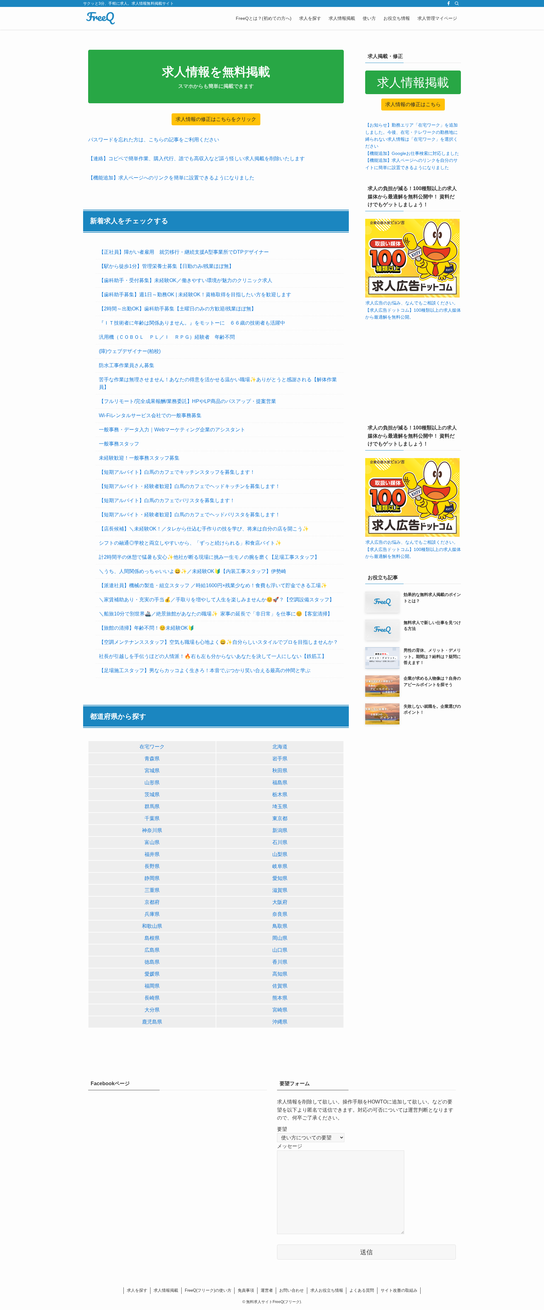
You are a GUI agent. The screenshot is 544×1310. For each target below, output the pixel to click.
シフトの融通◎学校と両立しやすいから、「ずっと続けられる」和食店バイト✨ (190, 543)
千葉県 (152, 818)
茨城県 (152, 794)
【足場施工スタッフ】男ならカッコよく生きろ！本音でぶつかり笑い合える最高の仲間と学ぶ (204, 670)
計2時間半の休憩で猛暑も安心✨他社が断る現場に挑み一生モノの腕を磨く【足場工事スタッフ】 (209, 557)
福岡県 (152, 986)
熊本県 (279, 998)
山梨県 (279, 854)
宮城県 (152, 770)
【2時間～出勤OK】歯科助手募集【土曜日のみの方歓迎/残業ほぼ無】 (177, 308)
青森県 (152, 758)
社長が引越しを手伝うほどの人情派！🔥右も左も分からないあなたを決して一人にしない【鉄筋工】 (213, 656)
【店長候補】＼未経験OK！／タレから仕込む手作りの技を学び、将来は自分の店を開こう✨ (204, 528)
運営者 (267, 1290)
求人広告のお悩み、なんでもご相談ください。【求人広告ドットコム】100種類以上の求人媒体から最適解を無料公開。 (413, 310)
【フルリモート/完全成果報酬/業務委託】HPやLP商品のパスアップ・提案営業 (187, 401)
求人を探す (137, 1290)
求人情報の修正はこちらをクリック (216, 119)
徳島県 (152, 962)
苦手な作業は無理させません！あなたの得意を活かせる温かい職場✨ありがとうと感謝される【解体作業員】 (218, 383)
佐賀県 (279, 986)
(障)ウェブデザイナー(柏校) (130, 351)
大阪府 (279, 902)
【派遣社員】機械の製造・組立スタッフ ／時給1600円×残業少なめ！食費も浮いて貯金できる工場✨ (213, 585)
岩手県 (279, 758)
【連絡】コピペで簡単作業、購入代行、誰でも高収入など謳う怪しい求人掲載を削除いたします (196, 158)
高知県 (279, 974)
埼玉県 (279, 806)
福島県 (279, 782)
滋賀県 (279, 890)
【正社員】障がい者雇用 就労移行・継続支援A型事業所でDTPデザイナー (184, 252)
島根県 (152, 938)
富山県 (152, 842)
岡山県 (279, 938)
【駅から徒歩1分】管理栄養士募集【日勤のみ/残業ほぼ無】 (166, 266)
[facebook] (449, 3)
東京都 (279, 818)
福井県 (152, 854)
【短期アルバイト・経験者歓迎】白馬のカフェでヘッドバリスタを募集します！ (189, 514)
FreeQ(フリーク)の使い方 (208, 1290)
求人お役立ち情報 (326, 1290)
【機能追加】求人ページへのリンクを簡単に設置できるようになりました (171, 177)
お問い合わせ (291, 1290)
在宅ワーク (152, 746)
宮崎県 (279, 1009)
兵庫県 (152, 914)
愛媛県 (152, 974)
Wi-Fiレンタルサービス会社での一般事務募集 (150, 415)
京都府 (152, 902)
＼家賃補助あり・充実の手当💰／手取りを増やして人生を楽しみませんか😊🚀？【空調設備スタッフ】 (216, 599)
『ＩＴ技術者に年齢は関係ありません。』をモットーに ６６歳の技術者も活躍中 (192, 323)
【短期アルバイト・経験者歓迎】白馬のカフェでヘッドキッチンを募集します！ (189, 486)
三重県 (152, 890)
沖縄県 (279, 1021)
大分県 (152, 1009)
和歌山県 (152, 926)
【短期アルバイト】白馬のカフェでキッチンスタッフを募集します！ (177, 472)
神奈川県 (152, 830)
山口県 (279, 950)
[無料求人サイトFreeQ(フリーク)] (100, 18)
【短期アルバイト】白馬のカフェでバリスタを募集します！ (167, 500)
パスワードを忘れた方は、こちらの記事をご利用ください (153, 139)
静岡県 (152, 878)
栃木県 (279, 794)
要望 (282, 1129)
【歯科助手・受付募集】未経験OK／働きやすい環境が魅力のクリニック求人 (185, 280)
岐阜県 (279, 866)
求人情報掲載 (166, 1290)
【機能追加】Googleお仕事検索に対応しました (412, 153)
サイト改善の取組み (399, 1290)
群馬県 (152, 806)
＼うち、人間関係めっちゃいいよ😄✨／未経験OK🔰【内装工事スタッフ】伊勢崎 (192, 571)
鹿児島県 (152, 1021)
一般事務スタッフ (119, 443)
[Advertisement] (413, 371)
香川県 (279, 962)
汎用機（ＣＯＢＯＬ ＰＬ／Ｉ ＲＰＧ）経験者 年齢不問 (167, 337)
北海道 (279, 746)
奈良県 (279, 914)
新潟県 (279, 830)
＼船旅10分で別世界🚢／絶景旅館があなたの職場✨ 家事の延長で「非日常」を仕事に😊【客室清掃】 (215, 613)
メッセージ (289, 1146)
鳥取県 (279, 926)
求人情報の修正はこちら (413, 104)
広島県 (152, 950)
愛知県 (279, 878)
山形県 (152, 782)
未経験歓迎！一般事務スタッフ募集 (139, 458)
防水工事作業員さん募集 (126, 365)
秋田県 (279, 770)
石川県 (279, 842)
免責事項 (246, 1290)
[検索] (457, 3)
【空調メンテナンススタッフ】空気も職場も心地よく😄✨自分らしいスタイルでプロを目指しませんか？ (218, 642)
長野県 (152, 866)
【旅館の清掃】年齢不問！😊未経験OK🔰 (146, 628)
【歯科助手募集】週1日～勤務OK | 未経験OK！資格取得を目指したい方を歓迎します (195, 294)
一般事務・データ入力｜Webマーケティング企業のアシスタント (172, 429)
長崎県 (152, 998)
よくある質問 (361, 1290)
